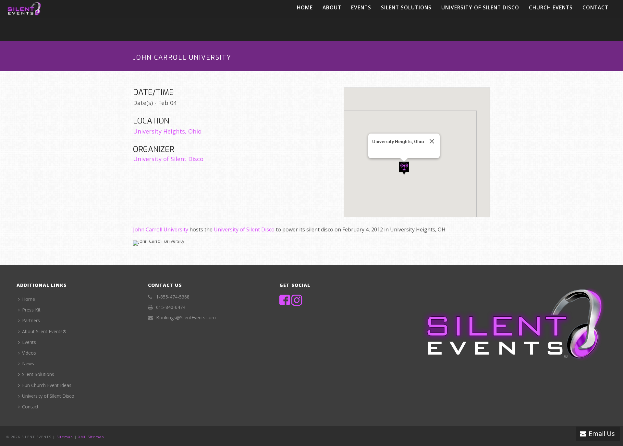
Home (305, 7)
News (28, 363)
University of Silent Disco (480, 7)
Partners (31, 320)
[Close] (432, 141)
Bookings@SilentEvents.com (186, 318)
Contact (595, 7)
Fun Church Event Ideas (46, 385)
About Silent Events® (44, 331)
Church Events (551, 7)
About (332, 7)
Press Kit (31, 310)
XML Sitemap (91, 436)
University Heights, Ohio (167, 131)
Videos (29, 353)
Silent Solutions (406, 7)
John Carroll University (160, 229)
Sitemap (64, 436)
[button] (404, 168)
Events (361, 7)
